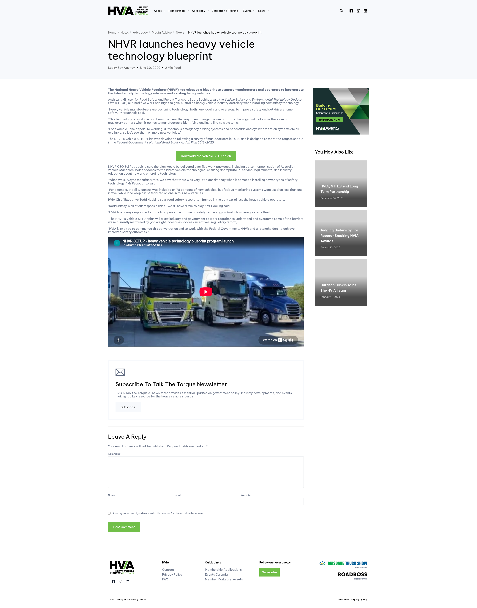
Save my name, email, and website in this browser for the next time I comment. (158, 513)
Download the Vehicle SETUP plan (206, 156)
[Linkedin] (127, 581)
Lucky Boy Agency (121, 68)
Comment (114, 453)
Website (246, 495)
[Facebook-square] (113, 581)
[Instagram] (358, 10)
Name (111, 495)
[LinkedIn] (365, 10)
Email (178, 495)
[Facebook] (351, 10)
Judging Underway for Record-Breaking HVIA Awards (339, 235)
